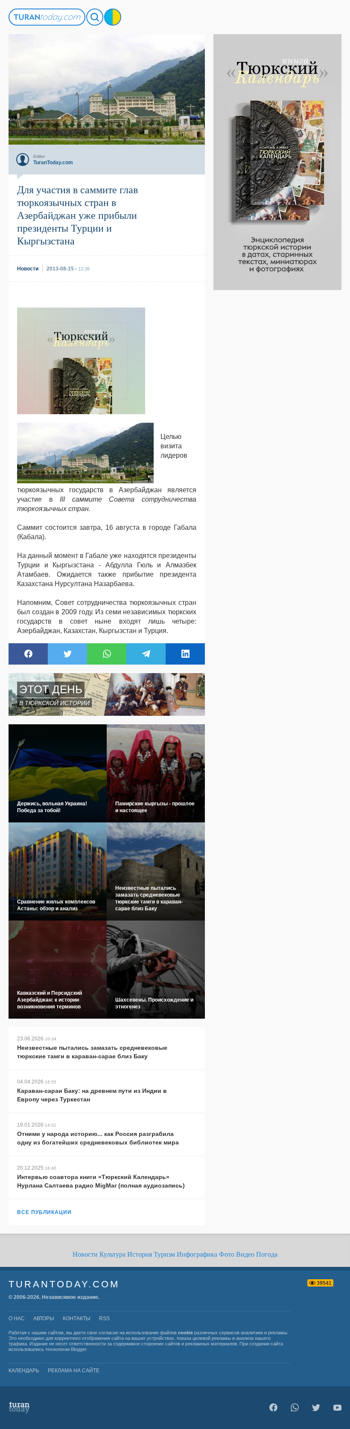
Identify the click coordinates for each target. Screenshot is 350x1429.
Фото (226, 1254)
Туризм (164, 1254)
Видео (245, 1254)
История (139, 1254)
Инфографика (197, 1254)
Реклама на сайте (73, 1371)
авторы (43, 1319)
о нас (17, 1319)
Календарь (24, 1371)
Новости (85, 1254)
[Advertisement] (277, 418)
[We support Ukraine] (112, 17)
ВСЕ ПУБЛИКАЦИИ (44, 1212)
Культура (112, 1254)
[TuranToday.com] (47, 17)
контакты (76, 1319)
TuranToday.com (64, 1284)
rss (104, 1319)
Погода (266, 1254)
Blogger (78, 1349)
